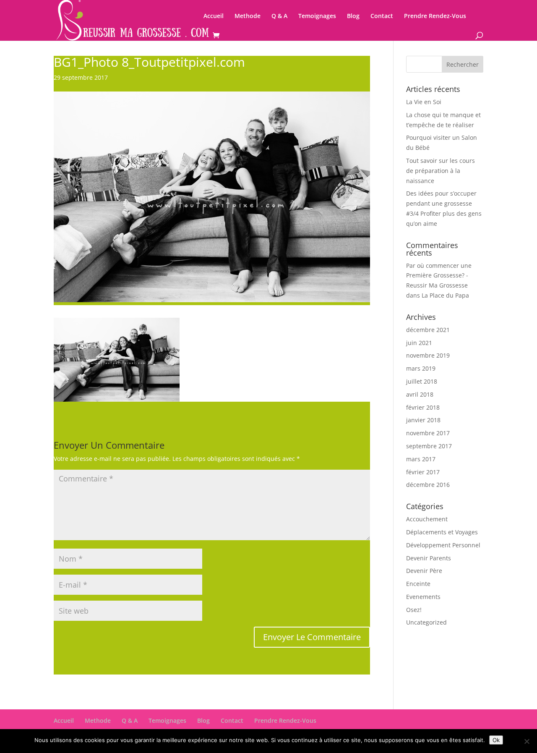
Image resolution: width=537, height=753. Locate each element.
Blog (353, 16)
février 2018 (423, 407)
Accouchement (427, 519)
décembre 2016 (428, 485)
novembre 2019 (428, 355)
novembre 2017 (428, 433)
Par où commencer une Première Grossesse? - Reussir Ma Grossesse (439, 275)
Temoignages (317, 16)
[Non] (526, 741)
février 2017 (423, 472)
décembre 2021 (428, 330)
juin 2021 (419, 343)
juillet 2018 (421, 381)
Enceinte (418, 584)
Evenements (423, 597)
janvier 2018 (423, 420)
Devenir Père (424, 571)
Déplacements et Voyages (442, 532)
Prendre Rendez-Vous (435, 16)
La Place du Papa (445, 295)
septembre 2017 (429, 446)
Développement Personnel (443, 545)
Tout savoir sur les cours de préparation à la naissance (440, 171)
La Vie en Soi (423, 102)
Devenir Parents (428, 558)
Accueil (213, 16)
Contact (381, 16)
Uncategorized (426, 622)
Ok (496, 740)
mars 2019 (420, 368)
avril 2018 (419, 394)
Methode (248, 16)
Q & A (279, 16)
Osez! (414, 610)
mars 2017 (420, 459)
